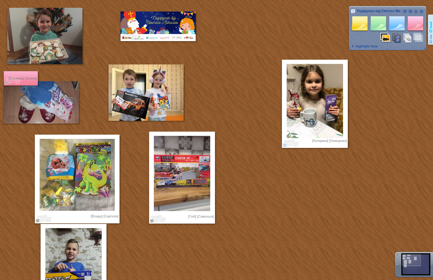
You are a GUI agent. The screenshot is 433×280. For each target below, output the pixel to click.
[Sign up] (421, 11)
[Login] (416, 11)
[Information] (405, 11)
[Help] (410, 11)
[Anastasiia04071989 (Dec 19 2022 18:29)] (285, 145)
